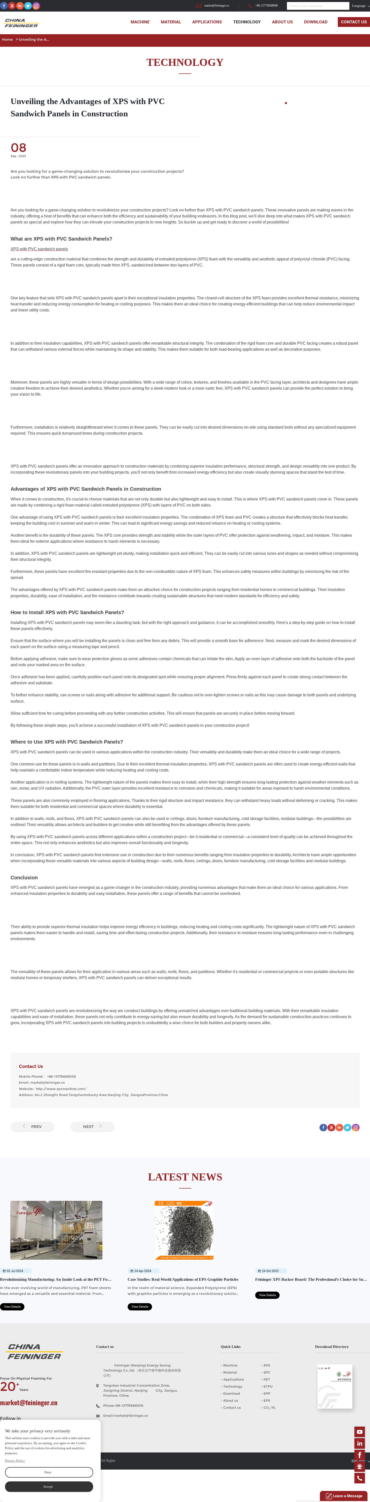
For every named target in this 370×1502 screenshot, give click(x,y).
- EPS (265, 1400)
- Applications (232, 1379)
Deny (48, 1472)
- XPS (265, 1365)
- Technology (231, 1386)
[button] (286, 103)
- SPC (265, 1372)
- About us (229, 1400)
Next (88, 1126)
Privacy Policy (15, 1461)
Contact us (354, 22)
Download (315, 22)
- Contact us (231, 1407)
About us (282, 22)
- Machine (229, 1365)
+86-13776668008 (266, 5)
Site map (358, 1461)
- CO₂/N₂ (268, 1407)
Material (171, 22)
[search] (337, 6)
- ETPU (267, 1386)
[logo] (20, 24)
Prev (36, 1126)
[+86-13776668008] (359, 1478)
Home (7, 39)
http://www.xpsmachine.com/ (61, 1089)
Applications (207, 22)
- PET (265, 1379)
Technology (247, 22)
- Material (229, 1372)
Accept (48, 1486)
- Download (230, 1393)
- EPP (265, 1393)
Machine (140, 22)
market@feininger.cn (216, 5)
